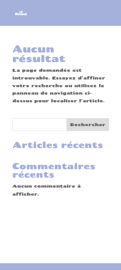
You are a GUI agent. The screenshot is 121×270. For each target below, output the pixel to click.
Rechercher (88, 124)
